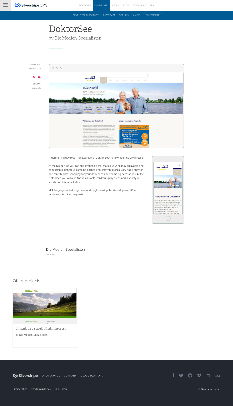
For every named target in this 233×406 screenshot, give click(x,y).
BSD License (61, 389)
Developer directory (86, 15)
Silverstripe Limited (210, 389)
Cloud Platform (92, 375)
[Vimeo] (197, 376)
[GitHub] (188, 376)
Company (70, 375)
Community (101, 5)
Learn (115, 5)
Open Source (51, 375)
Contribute (152, 15)
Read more (45, 318)
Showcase (108, 15)
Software (85, 5)
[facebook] (171, 376)
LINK (39, 77)
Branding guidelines (41, 389)
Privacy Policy (20, 389)
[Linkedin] (206, 376)
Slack (136, 15)
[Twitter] (179, 376)
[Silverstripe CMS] (31, 6)
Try (152, 5)
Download (139, 5)
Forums (124, 15)
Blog (126, 5)
